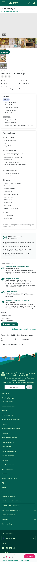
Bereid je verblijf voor (8, 496)
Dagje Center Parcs (8, 442)
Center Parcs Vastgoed (9, 451)
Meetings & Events (7, 415)
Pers (3, 492)
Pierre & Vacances (7, 469)
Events (4, 487)
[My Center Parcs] (34, 3)
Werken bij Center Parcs (9, 478)
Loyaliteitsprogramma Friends (11, 428)
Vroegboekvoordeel (8, 465)
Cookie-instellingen (8, 456)
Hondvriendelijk (7, 524)
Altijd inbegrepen (7, 483)
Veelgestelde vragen (8, 406)
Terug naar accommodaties (11, 11)
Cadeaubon (5, 460)
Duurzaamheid (6, 446)
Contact (4, 424)
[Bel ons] (29, 3)
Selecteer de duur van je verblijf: (9, 339)
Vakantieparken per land (10, 506)
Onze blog (5, 393)
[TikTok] (14, 548)
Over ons (4, 410)
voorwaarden (13, 382)
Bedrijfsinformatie (7, 401)
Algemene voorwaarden (9, 437)
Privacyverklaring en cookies (11, 419)
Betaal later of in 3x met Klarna (11, 501)
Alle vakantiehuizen (8, 515)
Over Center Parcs (8, 398)
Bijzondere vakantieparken (11, 510)
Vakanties (5, 519)
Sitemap (4, 474)
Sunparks (5, 433)
